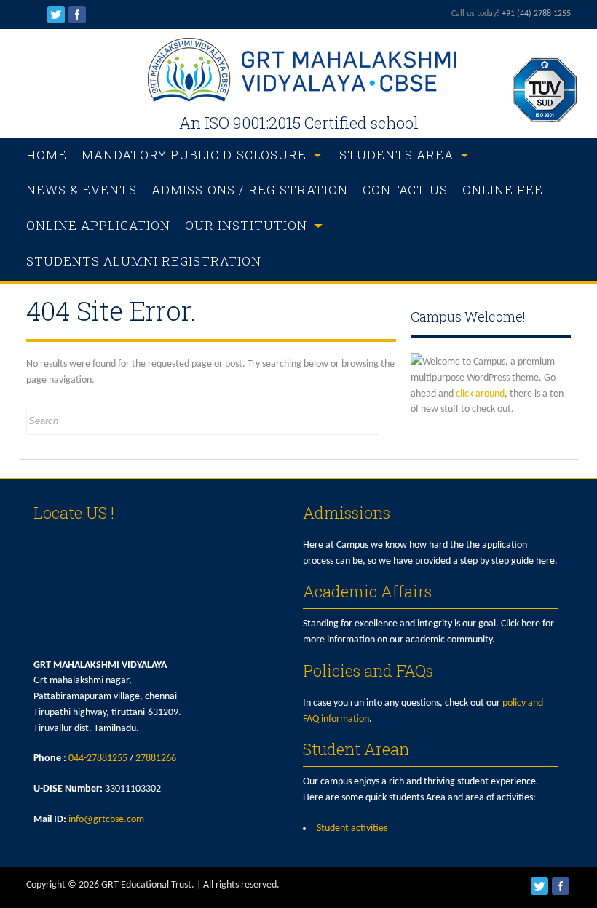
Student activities (352, 828)
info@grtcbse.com (106, 819)
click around (480, 394)
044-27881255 (97, 758)
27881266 (155, 758)
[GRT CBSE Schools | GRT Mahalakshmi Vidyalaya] (298, 99)
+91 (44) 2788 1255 (536, 13)
